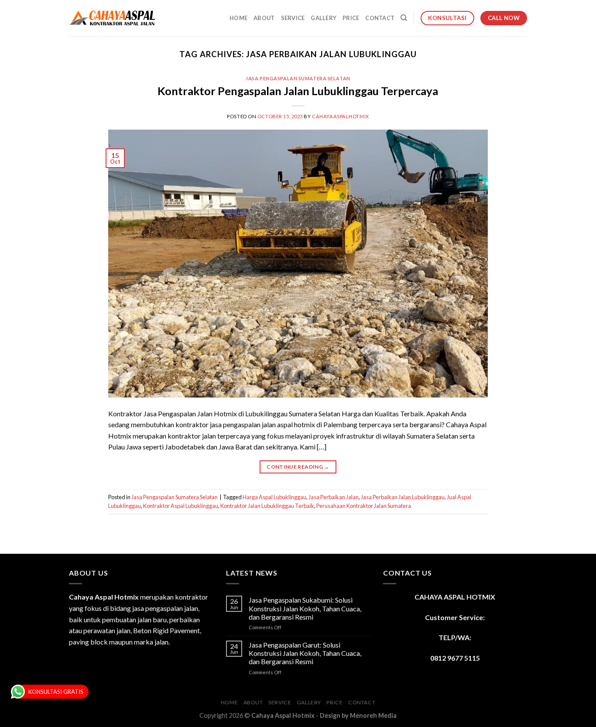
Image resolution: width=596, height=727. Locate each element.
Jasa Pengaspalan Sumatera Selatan (298, 78)
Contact (379, 17)
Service (293, 17)
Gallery (323, 17)
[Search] (404, 18)
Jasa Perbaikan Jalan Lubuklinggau (403, 497)
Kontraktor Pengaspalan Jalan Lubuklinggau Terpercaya (298, 90)
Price (351, 17)
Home (238, 17)
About (263, 17)
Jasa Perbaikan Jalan (333, 497)
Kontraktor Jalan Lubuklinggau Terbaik (267, 505)
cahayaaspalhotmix (340, 116)
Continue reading (298, 466)
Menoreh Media (373, 715)
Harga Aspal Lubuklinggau (274, 497)
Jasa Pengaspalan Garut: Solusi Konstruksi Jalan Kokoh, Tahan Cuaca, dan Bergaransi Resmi (305, 653)
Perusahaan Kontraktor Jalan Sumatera (363, 505)
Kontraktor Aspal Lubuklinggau (180, 505)
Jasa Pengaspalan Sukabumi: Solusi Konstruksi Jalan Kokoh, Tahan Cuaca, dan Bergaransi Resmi (305, 608)
